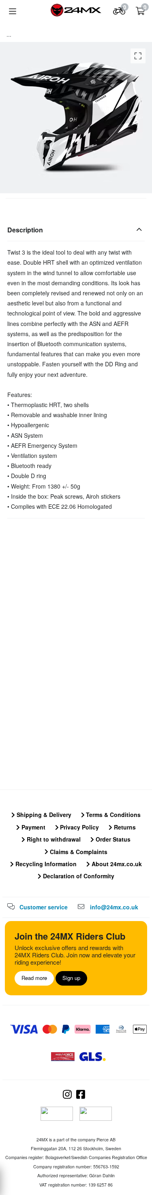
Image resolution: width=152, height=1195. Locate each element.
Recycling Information (45, 864)
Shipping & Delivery (43, 815)
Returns (124, 827)
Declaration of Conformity (77, 876)
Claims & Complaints (77, 852)
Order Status (112, 839)
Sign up (71, 978)
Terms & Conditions (112, 815)
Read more (34, 978)
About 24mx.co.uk (116, 864)
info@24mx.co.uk (114, 907)
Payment (32, 827)
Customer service (43, 907)
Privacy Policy (78, 827)
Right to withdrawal (53, 839)
